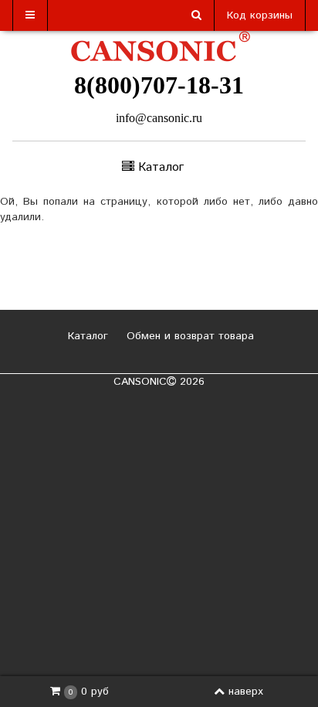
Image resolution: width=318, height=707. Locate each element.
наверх (245, 691)
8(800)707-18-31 (159, 85)
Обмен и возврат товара (188, 336)
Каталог (86, 336)
